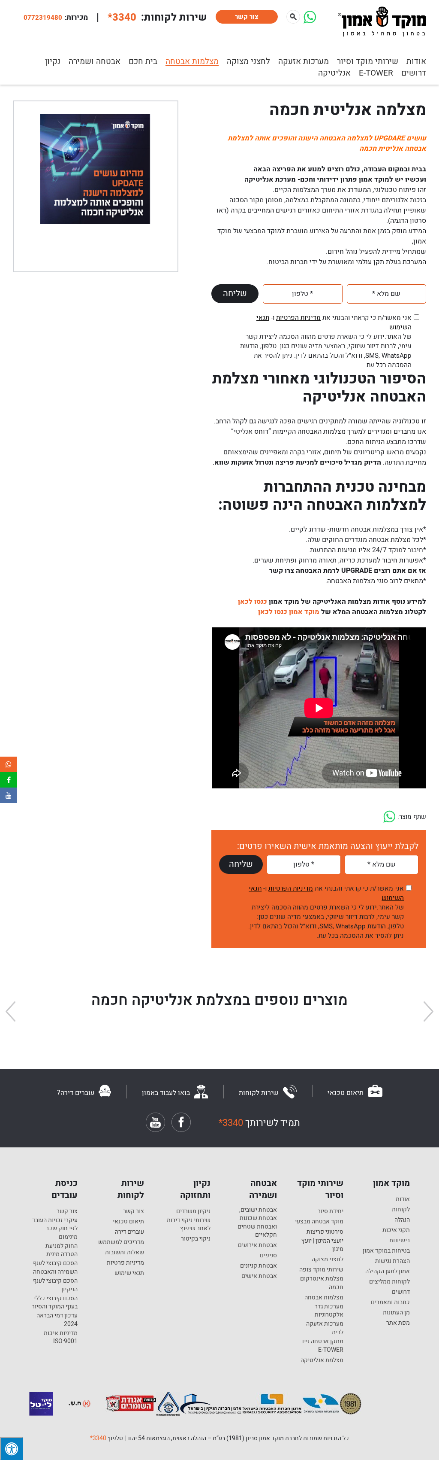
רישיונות (399, 1240)
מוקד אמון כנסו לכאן (288, 612)
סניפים (268, 1255)
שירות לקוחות (130, 1189)
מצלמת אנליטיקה (322, 1360)
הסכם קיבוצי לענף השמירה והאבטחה (55, 1267)
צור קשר (247, 16)
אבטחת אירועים (257, 1245)
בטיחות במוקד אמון (386, 1251)
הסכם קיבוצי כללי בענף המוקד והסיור (55, 1302)
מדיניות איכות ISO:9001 (61, 1337)
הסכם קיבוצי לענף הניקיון (55, 1285)
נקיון (52, 61)
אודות (403, 1199)
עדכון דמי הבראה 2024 (57, 1319)
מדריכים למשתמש (121, 1242)
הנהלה (402, 1220)
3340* (98, 1438)
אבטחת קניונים (258, 1266)
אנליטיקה (334, 73)
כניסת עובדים (64, 1189)
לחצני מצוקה (248, 61)
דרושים (413, 73)
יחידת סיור (330, 1211)
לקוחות (401, 1209)
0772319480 (43, 17)
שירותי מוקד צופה (321, 1269)
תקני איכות (396, 1230)
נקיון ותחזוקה (195, 1189)
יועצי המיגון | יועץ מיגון (322, 1245)
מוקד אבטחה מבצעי (319, 1221)
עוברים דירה (129, 1232)
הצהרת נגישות (392, 1261)
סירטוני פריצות (325, 1232)
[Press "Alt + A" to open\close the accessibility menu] (11, 1448)
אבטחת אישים (259, 1276)
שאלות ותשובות (124, 1252)
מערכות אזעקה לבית (324, 1328)
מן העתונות (396, 1312)
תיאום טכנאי (128, 1221)
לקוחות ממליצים (389, 1282)
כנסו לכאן (251, 601)
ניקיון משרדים (193, 1211)
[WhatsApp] (310, 20)
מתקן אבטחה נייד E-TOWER (322, 1345)
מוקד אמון (391, 1183)
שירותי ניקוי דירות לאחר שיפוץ (188, 1224)
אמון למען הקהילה (387, 1271)
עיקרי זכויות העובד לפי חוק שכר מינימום (55, 1228)
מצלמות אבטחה (192, 61)
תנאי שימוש (129, 1273)
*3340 (122, 17)
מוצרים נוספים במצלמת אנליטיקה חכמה (219, 1000)
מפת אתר (398, 1323)
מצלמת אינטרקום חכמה (321, 1282)
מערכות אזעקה (303, 61)
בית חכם (143, 61)
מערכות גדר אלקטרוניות (329, 1310)
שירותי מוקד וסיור (320, 1189)
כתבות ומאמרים (390, 1302)
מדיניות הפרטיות (298, 317)
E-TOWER (376, 73)
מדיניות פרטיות (125, 1263)
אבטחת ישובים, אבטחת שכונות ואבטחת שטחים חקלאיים (257, 1222)
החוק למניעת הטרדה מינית (61, 1250)
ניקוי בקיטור (195, 1239)
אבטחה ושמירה (94, 61)
